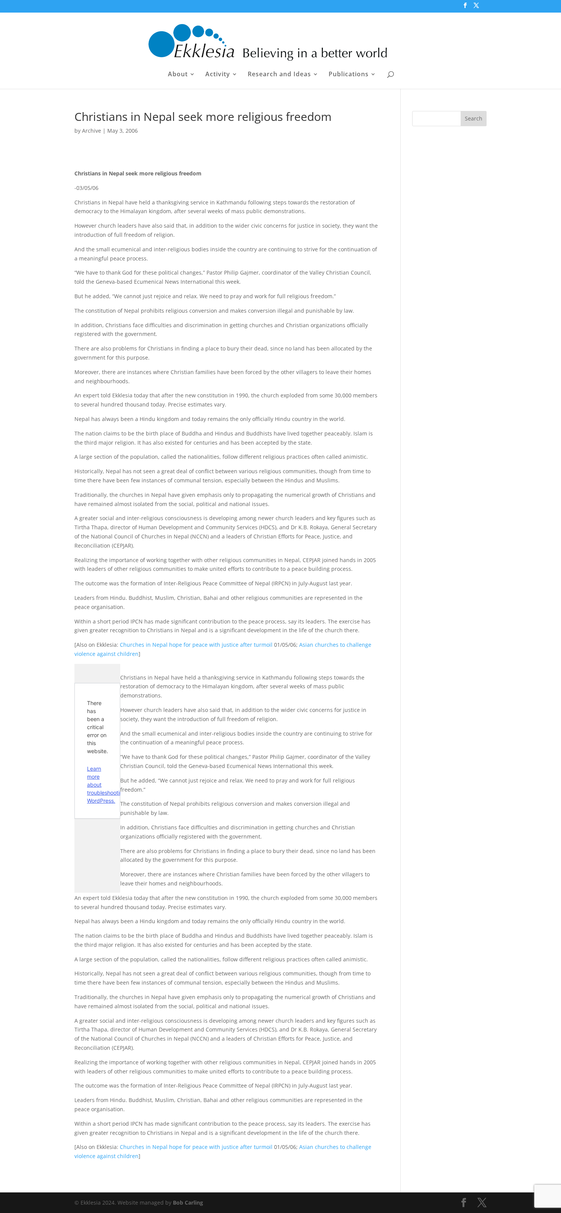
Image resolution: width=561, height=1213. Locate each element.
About (178, 74)
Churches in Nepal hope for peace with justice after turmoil (196, 644)
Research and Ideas (279, 74)
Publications (349, 74)
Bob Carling (188, 1202)
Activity (217, 74)
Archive (91, 130)
